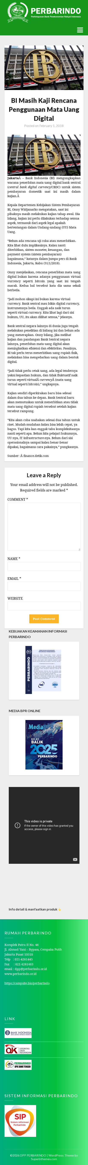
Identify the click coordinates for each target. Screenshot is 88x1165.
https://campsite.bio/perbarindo (27, 983)
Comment (17, 499)
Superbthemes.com (44, 1159)
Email (14, 578)
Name (13, 558)
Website (15, 598)
